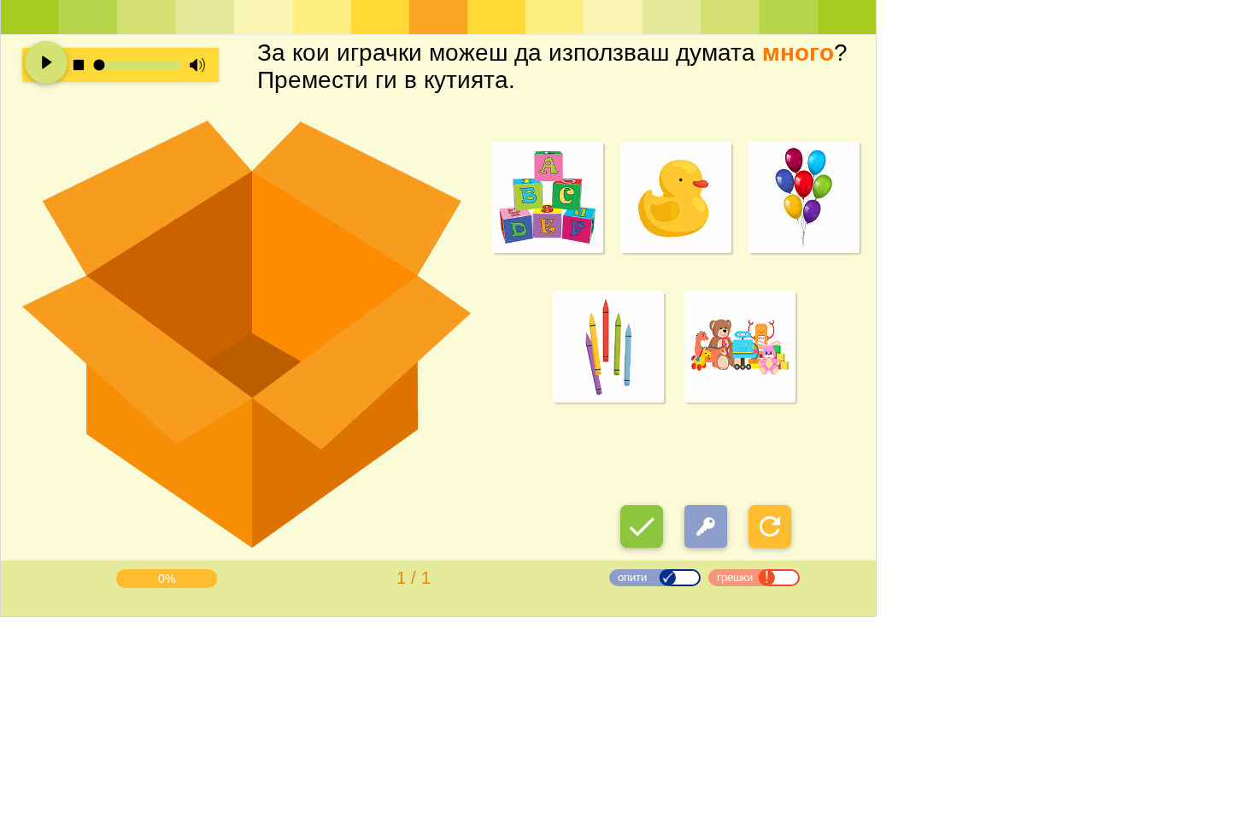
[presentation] (624, 508)
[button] (641, 526)
